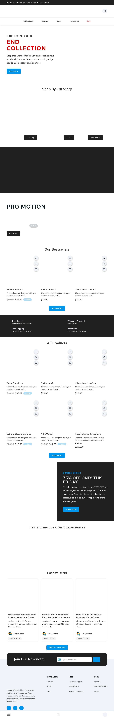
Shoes (59, 21)
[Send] (96, 659)
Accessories (74, 21)
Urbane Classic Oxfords (19, 433)
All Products (28, 21)
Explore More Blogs (57, 648)
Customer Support (75, 682)
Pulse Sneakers (15, 289)
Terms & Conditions (76, 691)
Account (97, 682)
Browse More (57, 308)
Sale (88, 21)
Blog (48, 691)
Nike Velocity (48, 433)
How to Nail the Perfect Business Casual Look (89, 616)
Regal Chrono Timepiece (88, 433)
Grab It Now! (71, 509)
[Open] (8, 715)
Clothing (45, 21)
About (49, 686)
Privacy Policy (74, 686)
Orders (96, 691)
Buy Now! (13, 234)
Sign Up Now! (44, 2)
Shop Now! (13, 71)
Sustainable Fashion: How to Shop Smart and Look (22, 616)
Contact (50, 682)
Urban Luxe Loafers (85, 289)
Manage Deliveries (100, 686)
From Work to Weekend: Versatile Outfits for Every (56, 616)
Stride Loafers (48, 289)
